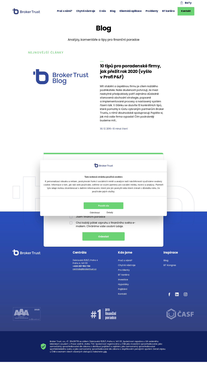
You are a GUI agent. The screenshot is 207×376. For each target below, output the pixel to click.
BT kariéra (168, 11)
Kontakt (186, 11)
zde (105, 351)
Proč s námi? (64, 11)
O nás (102, 11)
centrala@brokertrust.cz (84, 269)
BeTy (188, 3)
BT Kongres (169, 265)
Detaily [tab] (110, 212)
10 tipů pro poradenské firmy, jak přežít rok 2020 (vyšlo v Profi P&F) (130, 71)
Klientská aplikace (131, 11)
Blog (112, 11)
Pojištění (122, 289)
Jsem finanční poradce (90, 216)
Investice (123, 279)
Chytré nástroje (85, 11)
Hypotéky (123, 284)
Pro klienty (152, 11)
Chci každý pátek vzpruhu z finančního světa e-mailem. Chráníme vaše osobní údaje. (105, 224)
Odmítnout (95, 212)
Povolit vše (103, 205)
